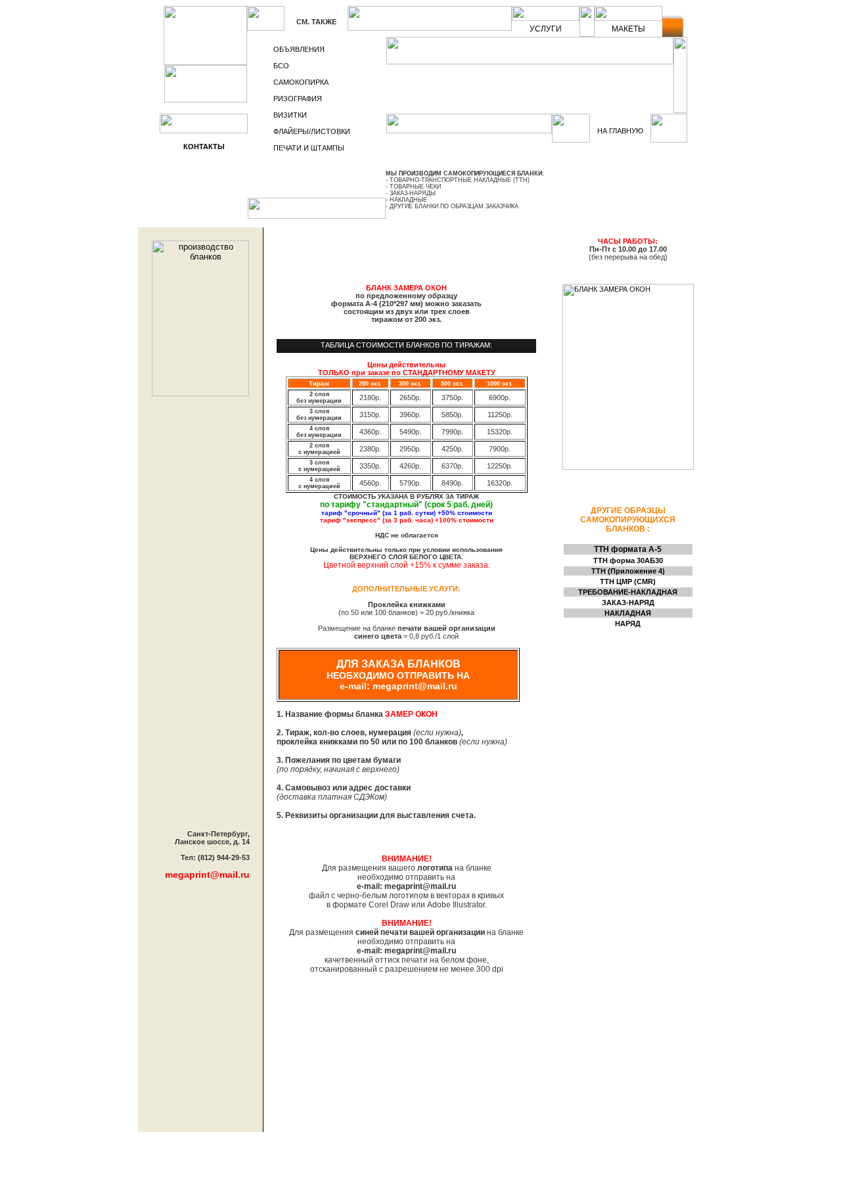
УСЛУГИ (546, 29)
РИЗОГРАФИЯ (297, 98)
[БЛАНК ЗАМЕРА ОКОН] (628, 467)
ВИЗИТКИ (290, 115)
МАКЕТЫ (628, 29)
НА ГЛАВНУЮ (620, 131)
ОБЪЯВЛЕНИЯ (299, 49)
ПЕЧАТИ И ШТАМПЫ (308, 148)
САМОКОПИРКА (301, 82)
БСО (281, 66)
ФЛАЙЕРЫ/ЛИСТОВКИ (311, 131)
